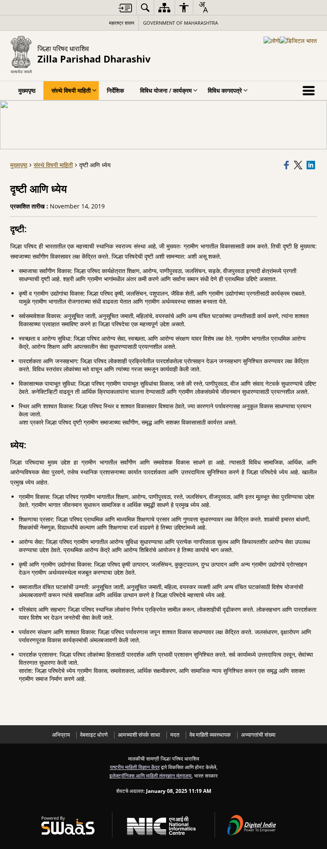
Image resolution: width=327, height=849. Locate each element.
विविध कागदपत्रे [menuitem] (225, 90)
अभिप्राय (61, 734)
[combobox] (203, 7)
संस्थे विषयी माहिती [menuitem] (71, 90)
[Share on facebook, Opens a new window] (287, 165)
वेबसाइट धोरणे (94, 734)
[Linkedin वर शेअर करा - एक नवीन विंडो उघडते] (312, 165)
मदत (174, 734)
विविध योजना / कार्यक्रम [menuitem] (166, 90)
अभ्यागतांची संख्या (258, 734)
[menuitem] (145, 7)
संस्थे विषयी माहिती (53, 165)
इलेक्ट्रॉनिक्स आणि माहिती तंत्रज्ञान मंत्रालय (150, 775)
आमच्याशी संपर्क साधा (139, 734)
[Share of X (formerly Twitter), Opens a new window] (299, 165)
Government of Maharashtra (180, 23)
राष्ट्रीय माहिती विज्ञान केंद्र (135, 767)
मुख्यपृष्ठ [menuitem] (26, 90)
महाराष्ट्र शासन (121, 23)
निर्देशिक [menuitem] (115, 90)
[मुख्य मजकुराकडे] (125, 8)
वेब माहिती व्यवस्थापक (210, 734)
